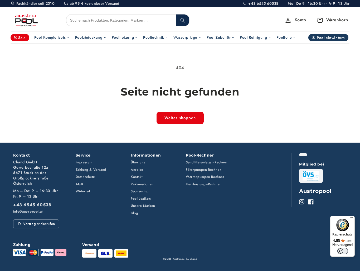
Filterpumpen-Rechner (203, 169)
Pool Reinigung (253, 37)
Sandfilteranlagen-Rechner (207, 162)
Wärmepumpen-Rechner (205, 176)
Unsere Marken (143, 205)
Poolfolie (284, 37)
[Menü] (351, 219)
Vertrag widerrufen (39, 223)
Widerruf (83, 191)
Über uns (138, 162)
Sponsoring (140, 191)
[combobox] (121, 20)
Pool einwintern (331, 37)
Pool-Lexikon (141, 198)
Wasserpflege (185, 37)
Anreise (137, 169)
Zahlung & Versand (91, 169)
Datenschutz (85, 176)
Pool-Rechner (200, 155)
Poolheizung (123, 37)
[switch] (342, 251)
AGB (79, 184)
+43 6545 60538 (32, 205)
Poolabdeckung (89, 37)
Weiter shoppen (180, 118)
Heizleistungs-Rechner (203, 184)
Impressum (84, 162)
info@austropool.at (28, 211)
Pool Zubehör (219, 37)
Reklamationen (142, 184)
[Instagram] (301, 201)
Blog (134, 213)
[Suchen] (182, 20)
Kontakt (136, 176)
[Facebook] (311, 201)
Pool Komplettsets (50, 37)
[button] (331, 20)
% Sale (20, 37)
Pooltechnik (153, 37)
